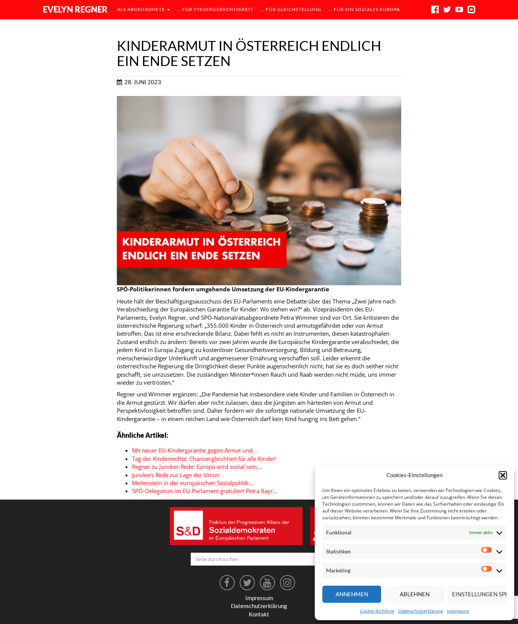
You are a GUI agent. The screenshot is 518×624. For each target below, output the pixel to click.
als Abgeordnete (141, 9)
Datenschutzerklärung (420, 611)
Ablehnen (415, 594)
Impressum (458, 611)
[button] (503, 475)
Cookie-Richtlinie (377, 611)
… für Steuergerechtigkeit (215, 9)
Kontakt (259, 614)
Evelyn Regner (75, 9)
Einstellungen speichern (479, 594)
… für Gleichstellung (291, 9)
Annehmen (352, 594)
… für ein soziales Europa (364, 9)
